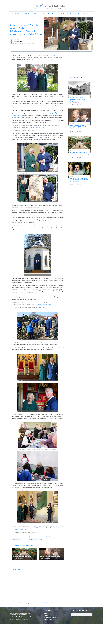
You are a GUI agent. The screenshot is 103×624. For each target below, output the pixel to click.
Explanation (73, 96)
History (27, 13)
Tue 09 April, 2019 (14, 39)
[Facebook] (71, 13)
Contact (55, 13)
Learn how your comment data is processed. (42, 603)
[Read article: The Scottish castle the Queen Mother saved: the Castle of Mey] (79, 89)
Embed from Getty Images (22, 62)
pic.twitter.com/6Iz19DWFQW (37, 127)
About (46, 613)
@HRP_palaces (40, 527)
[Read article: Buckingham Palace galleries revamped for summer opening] (79, 144)
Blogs (36, 13)
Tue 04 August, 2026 (76, 104)
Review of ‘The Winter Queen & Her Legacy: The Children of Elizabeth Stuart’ (79, 179)
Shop (63, 13)
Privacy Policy (48, 619)
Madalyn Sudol (75, 102)
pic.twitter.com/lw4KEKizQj (19, 529)
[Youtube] (79, 13)
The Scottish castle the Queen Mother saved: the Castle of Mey (79, 99)
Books (71, 176)
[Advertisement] (78, 65)
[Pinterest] (80, 610)
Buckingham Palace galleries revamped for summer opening (22, 556)
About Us (46, 13)
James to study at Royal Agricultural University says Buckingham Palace (50, 556)
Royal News (16, 13)
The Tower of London (55, 113)
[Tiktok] (76, 13)
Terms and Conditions (50, 617)
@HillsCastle (57, 527)
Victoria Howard (18, 41)
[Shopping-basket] (83, 610)
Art (14, 549)
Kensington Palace (16, 115)
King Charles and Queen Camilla (19, 43)
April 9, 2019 (36, 130)
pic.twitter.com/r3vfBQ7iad (44, 304)
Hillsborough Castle (52, 56)
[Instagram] (73, 13)
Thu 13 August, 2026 (76, 184)
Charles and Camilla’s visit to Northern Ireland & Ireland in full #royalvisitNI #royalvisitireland (36, 538)
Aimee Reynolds (76, 183)
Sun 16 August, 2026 (18, 558)
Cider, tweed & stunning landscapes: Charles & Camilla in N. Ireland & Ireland (19, 538)
